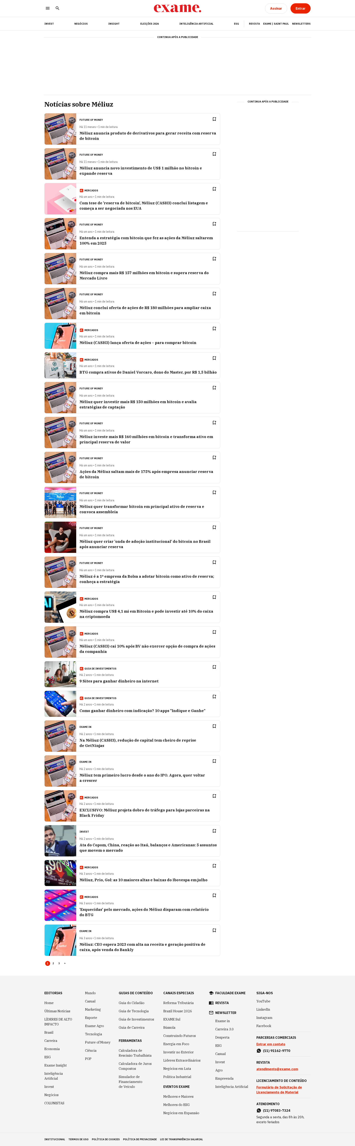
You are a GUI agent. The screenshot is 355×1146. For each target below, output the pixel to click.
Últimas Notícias (57, 1011)
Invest (49, 1087)
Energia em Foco (176, 1044)
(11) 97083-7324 (276, 1110)
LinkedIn (263, 1009)
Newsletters (301, 23)
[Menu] (47, 8)
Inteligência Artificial (196, 23)
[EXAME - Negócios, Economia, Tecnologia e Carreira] (177, 8)
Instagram (264, 1018)
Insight (114, 23)
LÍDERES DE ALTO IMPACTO (58, 1021)
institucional (54, 1139)
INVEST (49, 23)
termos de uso (78, 1139)
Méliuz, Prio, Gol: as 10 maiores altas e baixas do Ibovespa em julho (143, 880)
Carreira (50, 1041)
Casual (90, 1001)
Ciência (91, 1050)
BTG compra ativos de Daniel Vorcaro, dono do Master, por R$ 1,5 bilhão (148, 372)
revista (222, 1003)
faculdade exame (230, 993)
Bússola (169, 1027)
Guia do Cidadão (131, 1003)
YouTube (263, 1001)
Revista (254, 23)
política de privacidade (140, 1139)
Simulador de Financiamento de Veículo (130, 1082)
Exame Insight (55, 1065)
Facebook (263, 1026)
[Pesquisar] (57, 8)
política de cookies (106, 1139)
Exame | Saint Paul (276, 23)
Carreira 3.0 (224, 1029)
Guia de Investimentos (136, 1019)
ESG (236, 23)
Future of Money (98, 1042)
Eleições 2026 (149, 23)
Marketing (93, 1009)
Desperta (222, 1037)
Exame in (222, 1021)
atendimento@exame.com (277, 1069)
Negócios (81, 23)
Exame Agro (94, 1026)
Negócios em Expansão (181, 1113)
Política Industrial (177, 1077)
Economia (52, 1049)
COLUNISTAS (54, 1103)
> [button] (65, 963)
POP (88, 1059)
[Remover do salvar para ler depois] (214, 119)
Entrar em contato (270, 1044)
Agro (219, 1070)
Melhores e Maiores (178, 1096)
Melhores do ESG (176, 1105)
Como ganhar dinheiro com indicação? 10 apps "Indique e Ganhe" (142, 710)
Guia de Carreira (132, 1027)
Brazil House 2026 (177, 1011)
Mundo (90, 993)
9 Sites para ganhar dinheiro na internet (119, 681)
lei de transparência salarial (181, 1139)
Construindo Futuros (179, 1036)
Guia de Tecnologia (134, 1011)
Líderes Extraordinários (182, 1060)
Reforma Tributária (178, 1003)
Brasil (48, 1032)
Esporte (91, 1018)
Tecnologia (93, 1034)
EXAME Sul (171, 1019)
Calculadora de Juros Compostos (135, 1066)
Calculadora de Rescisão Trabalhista (135, 1052)
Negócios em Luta (177, 1069)
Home (49, 1003)
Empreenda (224, 1078)
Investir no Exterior (178, 1052)
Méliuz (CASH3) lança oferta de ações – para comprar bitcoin (138, 342)
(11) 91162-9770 (276, 1051)
